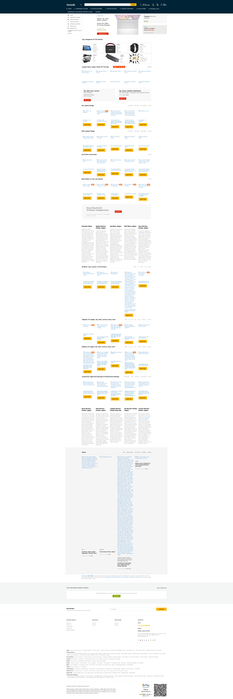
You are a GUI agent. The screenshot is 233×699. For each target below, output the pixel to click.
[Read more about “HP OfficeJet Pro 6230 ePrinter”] (98, 79)
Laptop (94, 44)
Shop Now (116, 596)
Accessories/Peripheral (89, 658)
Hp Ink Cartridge (98, 658)
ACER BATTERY (130, 664)
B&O (117, 46)
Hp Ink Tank (81, 654)
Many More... (119, 51)
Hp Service (68, 623)
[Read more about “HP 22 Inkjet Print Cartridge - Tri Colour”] (98, 192)
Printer (68, 653)
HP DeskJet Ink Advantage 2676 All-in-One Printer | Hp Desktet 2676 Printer (102, 282)
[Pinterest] (149, 640)
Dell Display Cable (116, 672)
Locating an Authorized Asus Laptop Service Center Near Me (124, 564)
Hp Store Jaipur (124, 577)
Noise (141, 50)
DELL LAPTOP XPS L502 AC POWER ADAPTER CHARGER (102, 338)
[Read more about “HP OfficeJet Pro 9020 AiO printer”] (141, 79)
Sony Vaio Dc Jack (78, 670)
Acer (94, 59)
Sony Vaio (144, 319)
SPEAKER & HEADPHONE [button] (127, 8)
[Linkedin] (146, 640)
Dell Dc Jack (120, 670)
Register (165, 5)
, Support (130, 559)
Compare (97, 11)
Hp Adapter (123, 662)
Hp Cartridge (74, 658)
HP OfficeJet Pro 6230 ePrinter (100, 82)
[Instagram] (151, 640)
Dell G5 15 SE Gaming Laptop (129, 146)
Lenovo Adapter (107, 662)
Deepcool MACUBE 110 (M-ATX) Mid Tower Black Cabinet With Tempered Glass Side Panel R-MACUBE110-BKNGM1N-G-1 (130, 393)
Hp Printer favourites (89, 154)
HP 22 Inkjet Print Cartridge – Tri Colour (101, 194)
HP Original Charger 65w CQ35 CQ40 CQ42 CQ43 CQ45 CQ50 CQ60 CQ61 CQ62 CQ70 (116, 336)
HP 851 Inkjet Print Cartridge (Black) (115, 194)
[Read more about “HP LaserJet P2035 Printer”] (84, 167)
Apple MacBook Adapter (132, 662)
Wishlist (94, 624)
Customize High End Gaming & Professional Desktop (100, 376)
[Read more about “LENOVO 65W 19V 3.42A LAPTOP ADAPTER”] (140, 335)
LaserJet (108, 654)
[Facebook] (138, 640)
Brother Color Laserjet (115, 653)
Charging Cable (143, 58)
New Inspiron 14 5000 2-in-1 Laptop (102, 146)
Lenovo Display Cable (88, 672)
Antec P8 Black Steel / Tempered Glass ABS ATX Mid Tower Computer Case (88, 392)
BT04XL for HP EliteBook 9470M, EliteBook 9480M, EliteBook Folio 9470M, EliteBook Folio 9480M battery (102, 363)
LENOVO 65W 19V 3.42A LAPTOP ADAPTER (143, 337)
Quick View (87, 124)
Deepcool (137, 376)
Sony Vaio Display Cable (78, 672)
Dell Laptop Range (88, 131)
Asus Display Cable (107, 672)
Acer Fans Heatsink (88, 656)
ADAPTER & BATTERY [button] (112, 8)
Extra (141, 55)
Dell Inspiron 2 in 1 (131, 650)
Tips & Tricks (137, 452)
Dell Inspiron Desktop (101, 660)
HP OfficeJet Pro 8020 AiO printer (130, 82)
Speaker (118, 44)
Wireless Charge (143, 59)
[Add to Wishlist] (89, 79)
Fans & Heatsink (125, 656)
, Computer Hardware (126, 557)
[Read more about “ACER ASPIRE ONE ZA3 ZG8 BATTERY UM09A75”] (140, 362)
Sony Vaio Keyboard (101, 668)
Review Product (130, 452)
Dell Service (68, 624)
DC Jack (126, 670)
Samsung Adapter (83, 662)
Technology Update (98, 675)
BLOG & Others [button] (142, 8)
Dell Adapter (140, 662)
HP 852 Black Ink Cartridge (130, 193)
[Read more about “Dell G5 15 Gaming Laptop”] (140, 144)
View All (149, 66)
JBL (117, 49)
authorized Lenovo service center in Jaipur (143, 419)
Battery (113, 664)
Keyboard (123, 668)
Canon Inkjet (155, 653)
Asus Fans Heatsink (78, 656)
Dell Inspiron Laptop (140, 650)
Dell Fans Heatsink (117, 656)
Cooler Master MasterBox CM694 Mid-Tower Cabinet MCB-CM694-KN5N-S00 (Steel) (102, 393)
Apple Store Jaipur (109, 577)
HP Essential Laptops (86, 650)
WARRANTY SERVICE (70, 630)
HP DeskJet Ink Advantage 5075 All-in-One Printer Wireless (130, 310)
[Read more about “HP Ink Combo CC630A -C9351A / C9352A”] (84, 192)
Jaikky (146, 468)
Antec (132, 376)
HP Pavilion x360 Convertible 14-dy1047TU (102, 121)
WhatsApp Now (102, 33)
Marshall (118, 47)
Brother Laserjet (136, 653)
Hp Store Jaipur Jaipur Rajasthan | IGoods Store (89, 552)
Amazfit (141, 49)
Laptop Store (149, 675)
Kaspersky (76, 666)
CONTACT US (69, 628)
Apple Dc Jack (114, 670)
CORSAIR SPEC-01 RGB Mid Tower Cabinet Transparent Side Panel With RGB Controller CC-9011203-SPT (116, 393)
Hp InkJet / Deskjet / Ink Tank (92, 654)
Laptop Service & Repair (159, 675)
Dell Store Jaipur (117, 577)
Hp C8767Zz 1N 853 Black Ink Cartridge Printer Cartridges (144, 194)
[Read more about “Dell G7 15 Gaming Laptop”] (112, 144)
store (83, 549)
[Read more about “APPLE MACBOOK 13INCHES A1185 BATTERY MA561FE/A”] (126, 335)
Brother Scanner (144, 653)
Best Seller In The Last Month (92, 179)
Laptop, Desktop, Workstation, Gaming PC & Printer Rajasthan (80, 675)
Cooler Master (127, 376)
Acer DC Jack (106, 670)
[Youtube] (142, 640)
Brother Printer (106, 653)
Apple (121, 58)
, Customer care (128, 558)
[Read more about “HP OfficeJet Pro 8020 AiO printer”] (126, 79)
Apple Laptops (144, 105)
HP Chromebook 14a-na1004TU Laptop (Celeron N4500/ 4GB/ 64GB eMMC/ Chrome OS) (116, 122)
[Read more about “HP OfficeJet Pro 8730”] (112, 79)
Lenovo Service (69, 626)
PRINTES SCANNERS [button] (97, 8)
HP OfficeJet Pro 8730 (115, 81)
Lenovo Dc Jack (92, 670)
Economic (95, 46)
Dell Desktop (73, 660)
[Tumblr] (144, 640)
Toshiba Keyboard (116, 668)
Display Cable (132, 672)
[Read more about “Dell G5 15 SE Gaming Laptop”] (126, 144)
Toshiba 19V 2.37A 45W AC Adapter (88, 335)
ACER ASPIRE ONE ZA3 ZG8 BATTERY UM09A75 (143, 365)
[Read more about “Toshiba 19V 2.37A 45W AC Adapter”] (85, 332)
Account (94, 623)
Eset (72, 666)
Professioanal (95, 49)
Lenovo (121, 62)
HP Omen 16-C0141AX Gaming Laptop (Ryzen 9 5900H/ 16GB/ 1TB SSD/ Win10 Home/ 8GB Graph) (130, 122)
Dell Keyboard (109, 668)
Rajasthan (102, 549)
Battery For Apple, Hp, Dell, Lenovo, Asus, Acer (98, 347)
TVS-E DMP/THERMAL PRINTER (80, 653)
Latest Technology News (108, 675)
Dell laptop (105, 432)
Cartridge (105, 658)
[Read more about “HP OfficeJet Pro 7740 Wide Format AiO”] (84, 79)
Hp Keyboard (137, 668)
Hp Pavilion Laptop (104, 650)
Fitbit (141, 47)
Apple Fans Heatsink (97, 656)
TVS (145, 266)
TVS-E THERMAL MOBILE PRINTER (95, 653)
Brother (134, 266)
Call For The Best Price (161, 587)
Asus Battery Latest (107, 664)
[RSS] (153, 640)
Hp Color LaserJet (74, 654)
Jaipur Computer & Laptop (140, 675)
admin (91, 555)
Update (136, 461)
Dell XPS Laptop (158, 650)
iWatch (141, 44)
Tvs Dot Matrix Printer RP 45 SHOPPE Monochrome (144, 282)
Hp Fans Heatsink (144, 656)
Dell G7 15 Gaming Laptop (116, 145)
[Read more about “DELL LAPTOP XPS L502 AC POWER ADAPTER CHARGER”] (98, 335)
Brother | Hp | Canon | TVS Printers (94, 267)
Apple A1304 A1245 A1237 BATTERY (116, 362)
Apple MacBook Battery (121, 664)
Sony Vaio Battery (74, 664)
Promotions (144, 452)
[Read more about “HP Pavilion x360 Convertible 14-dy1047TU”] (98, 118)
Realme (141, 51)
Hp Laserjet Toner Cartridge (114, 658)
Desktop (94, 660)
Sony (118, 50)
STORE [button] (69, 8)
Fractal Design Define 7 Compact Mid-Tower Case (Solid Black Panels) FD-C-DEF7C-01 (144, 393)
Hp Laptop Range (88, 105)
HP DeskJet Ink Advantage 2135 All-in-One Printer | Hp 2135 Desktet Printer (88, 282)
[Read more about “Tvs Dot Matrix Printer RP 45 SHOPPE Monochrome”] (140, 279)
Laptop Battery (122, 56)
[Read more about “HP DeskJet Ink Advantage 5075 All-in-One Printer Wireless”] (126, 308)
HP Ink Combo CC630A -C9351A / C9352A (88, 194)
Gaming (94, 50)
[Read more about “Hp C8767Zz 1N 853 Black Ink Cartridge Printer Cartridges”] (140, 192)
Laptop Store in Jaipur (133, 577)
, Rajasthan (122, 559)
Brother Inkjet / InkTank (126, 653)
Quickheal (84, 666)
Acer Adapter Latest (115, 662)
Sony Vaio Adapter (92, 662)
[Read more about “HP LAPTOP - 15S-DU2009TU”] (84, 118)
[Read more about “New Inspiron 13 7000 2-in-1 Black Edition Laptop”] (84, 144)
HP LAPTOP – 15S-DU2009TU (86, 121)
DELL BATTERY (98, 664)
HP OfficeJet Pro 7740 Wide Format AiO (88, 82)
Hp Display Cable (124, 672)
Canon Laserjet (162, 653)
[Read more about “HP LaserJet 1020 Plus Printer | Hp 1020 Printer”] (112, 167)
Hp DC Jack (85, 670)
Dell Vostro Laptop (149, 650)
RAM (103, 443)
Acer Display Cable (98, 672)
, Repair (126, 559)
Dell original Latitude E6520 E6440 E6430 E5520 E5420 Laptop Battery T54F (87, 367)
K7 (80, 666)
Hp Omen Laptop (95, 650)
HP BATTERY (91, 664)
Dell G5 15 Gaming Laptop (144, 145)
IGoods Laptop (87, 575)
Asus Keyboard (92, 668)
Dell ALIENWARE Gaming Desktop (84, 660)
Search (133, 4)
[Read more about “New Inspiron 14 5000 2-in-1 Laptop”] (98, 144)
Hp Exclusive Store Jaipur (107, 551)
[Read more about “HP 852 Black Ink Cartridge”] (126, 192)
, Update (123, 560)
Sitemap (116, 624)
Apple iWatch (143, 46)
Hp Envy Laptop (77, 650)
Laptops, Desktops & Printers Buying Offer (76, 677)
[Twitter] (140, 640)
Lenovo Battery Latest (83, 664)
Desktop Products (100, 677)
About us (116, 623)
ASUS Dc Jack (100, 670)
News (124, 452)
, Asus (126, 560)
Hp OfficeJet (102, 654)
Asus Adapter (100, 662)
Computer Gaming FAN (90, 677)
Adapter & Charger (74, 662)
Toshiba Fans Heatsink (153, 656)
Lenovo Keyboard (129, 668)
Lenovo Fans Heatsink (134, 656)
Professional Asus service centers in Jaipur (80, 11)
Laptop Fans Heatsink (107, 656)
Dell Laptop (136, 105)
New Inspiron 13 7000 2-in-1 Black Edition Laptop (88, 146)
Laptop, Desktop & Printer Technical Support (123, 675)
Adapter (95, 55)
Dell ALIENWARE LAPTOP (121, 650)
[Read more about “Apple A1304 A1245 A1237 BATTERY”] (112, 359)
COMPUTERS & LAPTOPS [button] (82, 8)
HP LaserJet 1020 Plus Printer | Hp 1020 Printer (116, 170)
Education (95, 51)
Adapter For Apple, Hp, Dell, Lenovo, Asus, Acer (99, 319)
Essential (95, 47)
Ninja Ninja (128, 568)
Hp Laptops (130, 105)
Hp (121, 60)
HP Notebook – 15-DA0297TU (142, 121)
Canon (142, 266)
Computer (119, 557)
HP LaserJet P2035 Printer (88, 169)
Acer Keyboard (77, 668)
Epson (68, 654)
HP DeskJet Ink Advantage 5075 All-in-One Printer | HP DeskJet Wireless (116, 282)
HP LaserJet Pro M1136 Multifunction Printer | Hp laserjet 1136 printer (130, 170)
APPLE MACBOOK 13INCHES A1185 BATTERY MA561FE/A (130, 338)
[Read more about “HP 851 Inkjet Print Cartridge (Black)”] (112, 192)
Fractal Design (143, 376)
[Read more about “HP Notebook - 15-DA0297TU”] (140, 118)
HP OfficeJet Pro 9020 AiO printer (144, 82)
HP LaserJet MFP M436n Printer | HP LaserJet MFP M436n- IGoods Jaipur (144, 170)
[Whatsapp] (155, 640)
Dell (93, 58)
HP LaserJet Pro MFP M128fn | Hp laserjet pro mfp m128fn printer (102, 170)
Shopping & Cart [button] (154, 8)
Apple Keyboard (85, 668)
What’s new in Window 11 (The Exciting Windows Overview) (142, 465)
